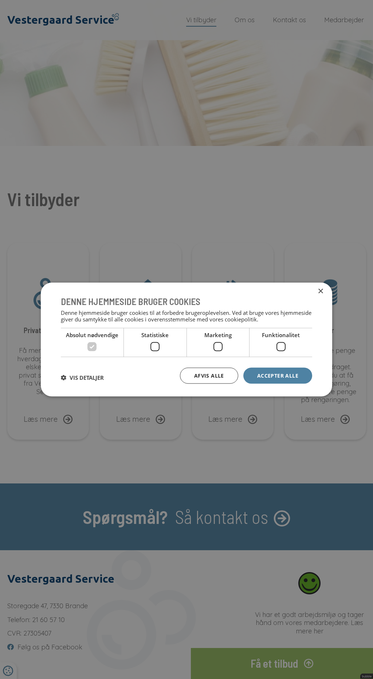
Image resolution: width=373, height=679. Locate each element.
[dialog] (186, 339)
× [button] (320, 291)
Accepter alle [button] (277, 375)
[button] (82, 377)
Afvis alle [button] (209, 375)
